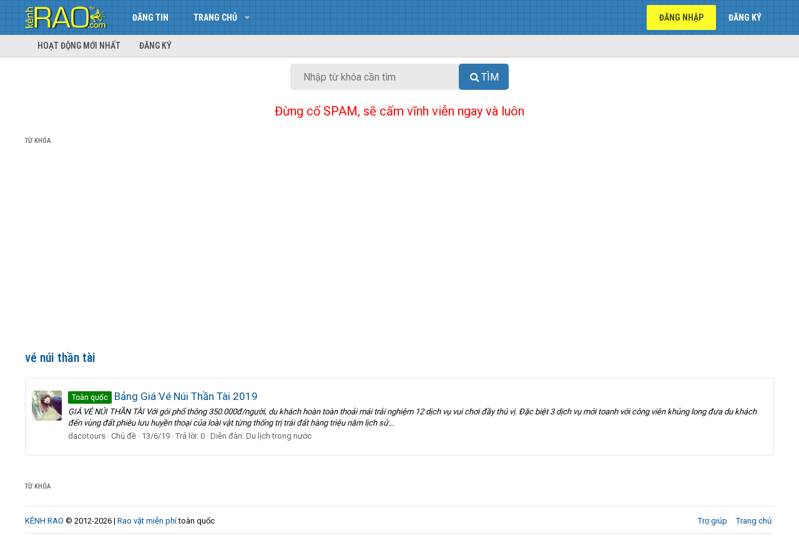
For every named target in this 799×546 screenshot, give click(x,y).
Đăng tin (150, 17)
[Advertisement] (399, 250)
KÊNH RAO (44, 520)
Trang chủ (215, 17)
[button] (246, 17)
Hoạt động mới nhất (78, 46)
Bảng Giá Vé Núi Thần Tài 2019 (165, 396)
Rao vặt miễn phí (147, 520)
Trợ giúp (712, 520)
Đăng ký (155, 46)
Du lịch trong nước (278, 436)
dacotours (86, 436)
